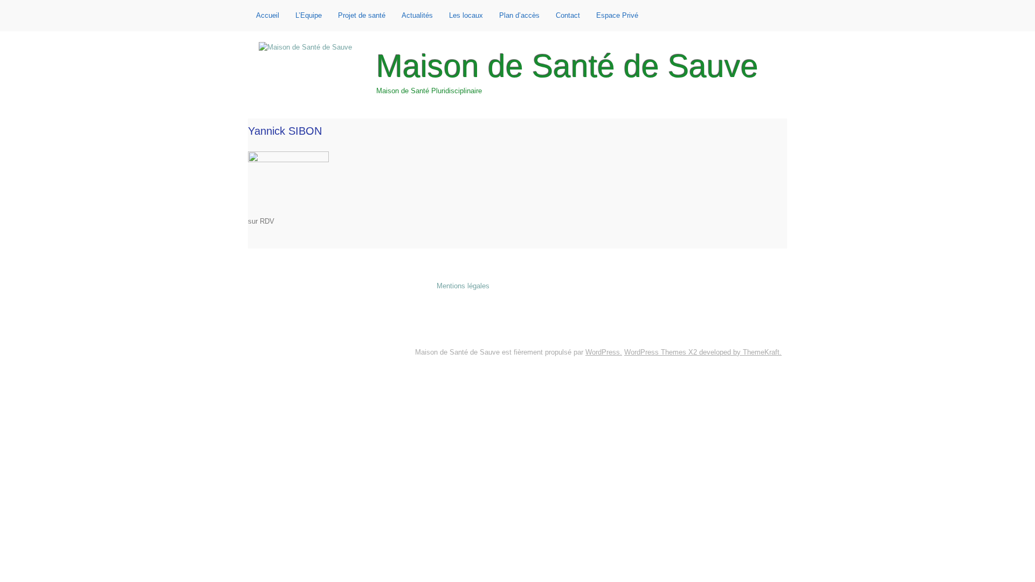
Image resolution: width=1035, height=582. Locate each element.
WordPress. (603, 352)
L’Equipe (308, 15)
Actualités (417, 15)
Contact (568, 15)
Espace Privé (617, 15)
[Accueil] (305, 47)
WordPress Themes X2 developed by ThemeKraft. (703, 352)
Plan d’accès (519, 15)
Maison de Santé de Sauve (567, 66)
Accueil (267, 15)
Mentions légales (463, 286)
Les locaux (466, 15)
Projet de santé (361, 15)
